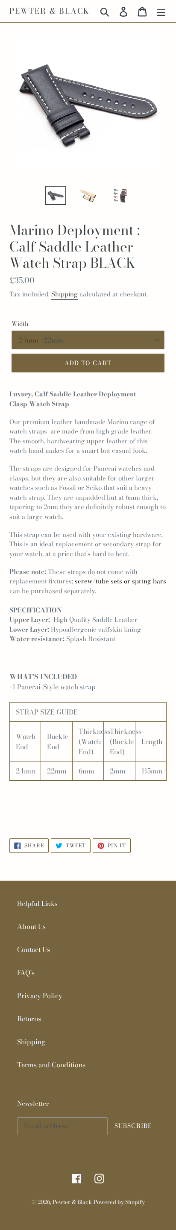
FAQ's (26, 972)
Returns (29, 1018)
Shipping (64, 294)
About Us (31, 926)
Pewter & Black (49, 11)
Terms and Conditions (51, 1065)
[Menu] (161, 11)
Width (20, 323)
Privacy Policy (39, 995)
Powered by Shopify (119, 1202)
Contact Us (33, 949)
